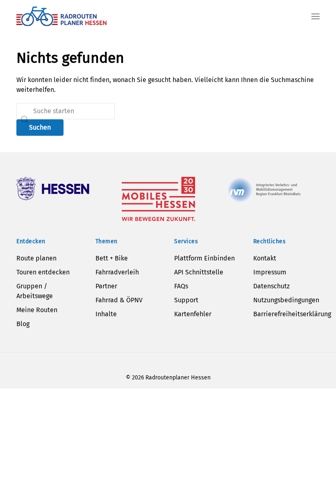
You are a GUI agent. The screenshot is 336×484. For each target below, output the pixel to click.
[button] (315, 16)
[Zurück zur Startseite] (61, 16)
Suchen (40, 127)
